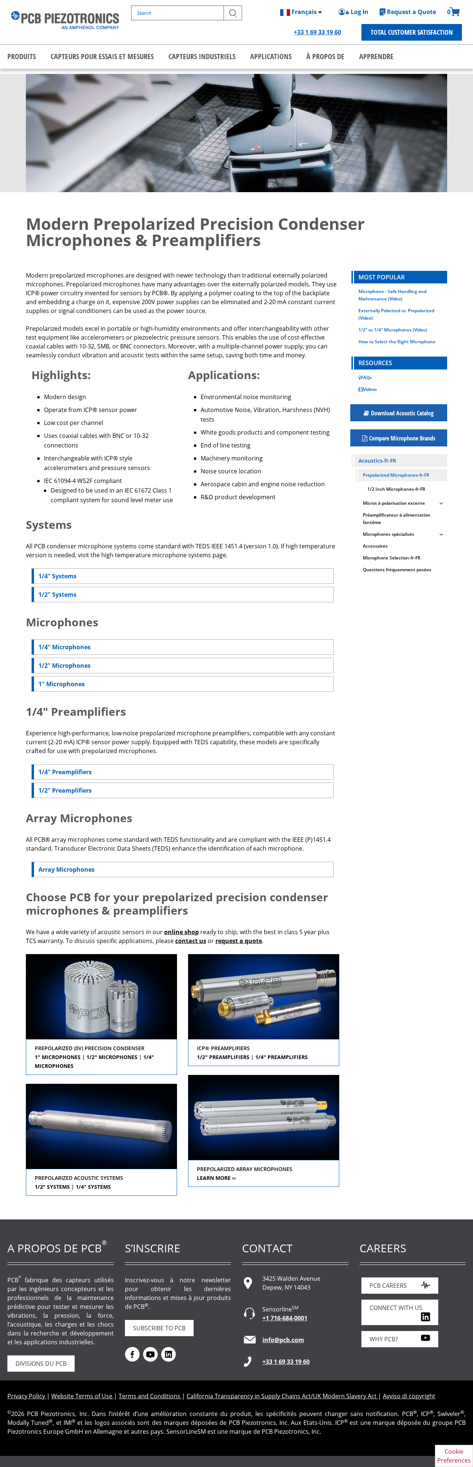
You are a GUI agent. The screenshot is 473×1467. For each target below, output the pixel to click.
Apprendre (376, 56)
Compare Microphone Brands (402, 438)
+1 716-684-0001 (284, 1318)
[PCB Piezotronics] (65, 20)
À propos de (325, 56)
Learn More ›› (216, 1177)
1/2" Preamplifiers (65, 790)
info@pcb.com (283, 1340)
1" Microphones (61, 684)
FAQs (366, 377)
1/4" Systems (57, 576)
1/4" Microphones (64, 647)
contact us (190, 941)
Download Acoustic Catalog (402, 413)
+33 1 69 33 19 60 (317, 32)
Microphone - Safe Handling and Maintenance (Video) (392, 295)
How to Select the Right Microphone (396, 341)
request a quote (238, 941)
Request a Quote (411, 12)
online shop (181, 932)
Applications (271, 56)
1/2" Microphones (64, 665)
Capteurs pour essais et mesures (102, 56)
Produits (21, 56)
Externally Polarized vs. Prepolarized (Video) (396, 314)
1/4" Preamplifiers (65, 772)
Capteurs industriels (202, 56)
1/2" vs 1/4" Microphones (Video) (392, 330)
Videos (370, 389)
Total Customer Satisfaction (412, 32)
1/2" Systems (57, 594)
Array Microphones (66, 869)
